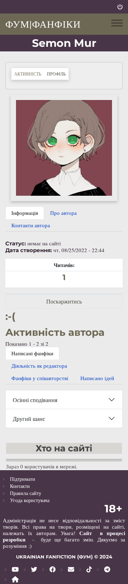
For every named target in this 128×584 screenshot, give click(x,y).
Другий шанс (29, 418)
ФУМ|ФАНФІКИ (43, 23)
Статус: (15, 243)
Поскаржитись (64, 301)
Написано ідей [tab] (97, 378)
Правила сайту (25, 493)
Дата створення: (28, 250)
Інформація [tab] (24, 212)
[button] (64, 146)
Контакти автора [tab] (30, 225)
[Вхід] (120, 7)
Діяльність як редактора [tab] (39, 365)
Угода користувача (29, 500)
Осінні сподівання (35, 400)
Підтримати (22, 478)
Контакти (20, 486)
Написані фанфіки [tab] (32, 353)
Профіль (58, 74)
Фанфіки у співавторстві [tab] (39, 378)
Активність (27, 74)
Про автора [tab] (63, 212)
